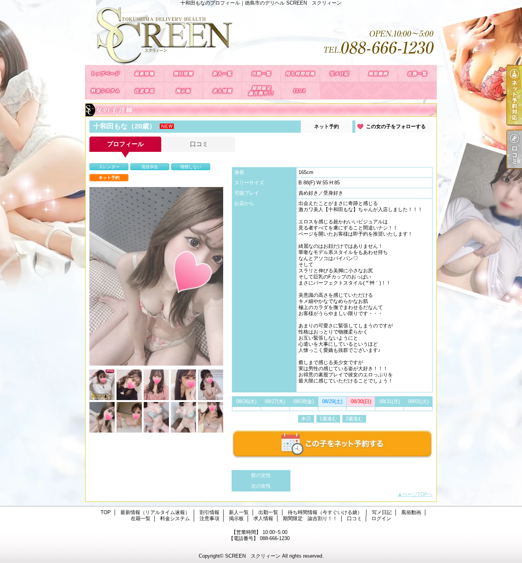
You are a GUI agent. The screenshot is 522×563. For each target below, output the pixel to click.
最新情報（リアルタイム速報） (144, 73)
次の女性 (261, 486)
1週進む (328, 418)
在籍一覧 (416, 73)
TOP (105, 73)
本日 (306, 418)
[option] (156, 276)
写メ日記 (338, 73)
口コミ (299, 90)
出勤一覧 (261, 73)
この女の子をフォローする (396, 126)
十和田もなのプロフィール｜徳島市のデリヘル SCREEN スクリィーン (261, 35)
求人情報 (222, 90)
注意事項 (144, 90)
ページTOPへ (417, 494)
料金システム (105, 90)
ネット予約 (326, 126)
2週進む (354, 418)
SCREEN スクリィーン (252, 556)
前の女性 (261, 475)
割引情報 (183, 73)
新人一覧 (222, 73)
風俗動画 (377, 73)
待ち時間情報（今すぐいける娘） (299, 73)
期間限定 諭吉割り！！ (261, 90)
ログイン (381, 518)
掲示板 (183, 90)
